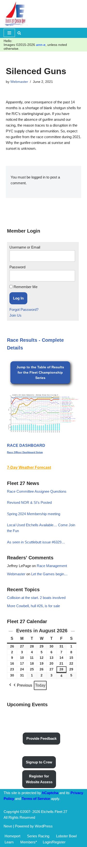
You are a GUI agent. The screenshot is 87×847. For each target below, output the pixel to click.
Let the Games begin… (49, 574)
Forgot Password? (23, 309)
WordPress (44, 826)
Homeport (12, 836)
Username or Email (24, 247)
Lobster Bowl (66, 836)
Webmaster (19, 82)
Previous (24, 685)
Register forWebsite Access (39, 779)
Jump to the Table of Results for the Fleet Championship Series (40, 372)
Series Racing (38, 836)
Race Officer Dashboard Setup (25, 452)
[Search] (19, 33)
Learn (9, 842)
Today (40, 685)
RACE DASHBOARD (26, 445)
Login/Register (54, 842)
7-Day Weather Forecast (29, 467)
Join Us (15, 315)
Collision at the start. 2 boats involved (36, 598)
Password (17, 267)
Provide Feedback (41, 738)
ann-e (40, 45)
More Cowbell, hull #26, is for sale (33, 606)
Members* (28, 842)
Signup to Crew (39, 762)
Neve (8, 826)
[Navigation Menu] (9, 33)
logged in (38, 177)
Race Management (52, 566)
